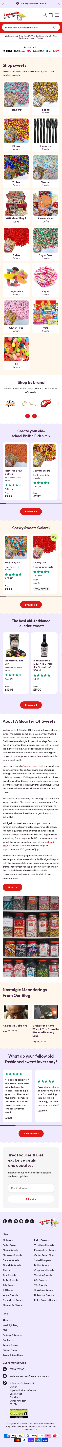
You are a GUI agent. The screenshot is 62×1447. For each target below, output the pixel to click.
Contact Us (9, 1340)
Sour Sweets (9, 1275)
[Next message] (58, 4)
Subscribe (31, 1199)
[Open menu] (56, 15)
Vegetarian (16, 293)
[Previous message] (3, 4)
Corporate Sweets (44, 1270)
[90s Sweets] (45, 312)
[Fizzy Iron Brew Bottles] (16, 455)
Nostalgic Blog (10, 1325)
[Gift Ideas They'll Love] (16, 203)
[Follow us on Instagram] (10, 1222)
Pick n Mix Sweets (12, 1265)
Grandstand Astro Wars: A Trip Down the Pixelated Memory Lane (45, 1030)
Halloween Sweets (44, 1295)
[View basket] (51, 15)
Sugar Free (45, 256)
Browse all (31, 511)
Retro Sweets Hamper (46, 1300)
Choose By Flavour (13, 1305)
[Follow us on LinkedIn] (32, 1222)
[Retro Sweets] (16, 240)
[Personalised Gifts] (45, 203)
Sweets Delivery (11, 1345)
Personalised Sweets (45, 1250)
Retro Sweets (41, 1240)
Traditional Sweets (44, 1245)
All (16, 365)
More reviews (31, 1133)
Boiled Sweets (10, 1245)
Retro (16, 256)
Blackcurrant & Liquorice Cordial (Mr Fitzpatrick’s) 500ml (43, 665)
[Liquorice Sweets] (45, 131)
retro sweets (31, 766)
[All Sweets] (16, 349)
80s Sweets (40, 1280)
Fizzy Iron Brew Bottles (13, 472)
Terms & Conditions (13, 1354)
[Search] (55, 27)
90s (45, 329)
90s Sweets (40, 1285)
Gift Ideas (8, 1289)
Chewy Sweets (10, 1250)
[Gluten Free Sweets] (16, 312)
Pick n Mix (16, 109)
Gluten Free (16, 329)
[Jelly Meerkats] (44, 455)
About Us (8, 1320)
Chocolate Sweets (12, 1255)
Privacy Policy (10, 1349)
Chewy (16, 147)
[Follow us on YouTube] (16, 1222)
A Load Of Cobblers (15, 1025)
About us (12, 887)
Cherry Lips (39, 562)
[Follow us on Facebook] (5, 1222)
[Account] (44, 15)
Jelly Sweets (9, 1285)
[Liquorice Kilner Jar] (16, 645)
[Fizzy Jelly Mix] (16, 547)
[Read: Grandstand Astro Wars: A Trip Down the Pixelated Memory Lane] (46, 1012)
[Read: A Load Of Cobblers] (16, 1012)
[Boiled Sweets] (45, 94)
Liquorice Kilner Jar (14, 662)
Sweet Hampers (42, 1260)
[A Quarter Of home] (14, 16)
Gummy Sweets (11, 1260)
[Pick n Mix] (16, 94)
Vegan (45, 293)
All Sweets (8, 1240)
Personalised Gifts (46, 220)
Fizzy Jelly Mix (12, 562)
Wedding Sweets (43, 1275)
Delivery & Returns (12, 1335)
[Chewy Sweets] (16, 131)
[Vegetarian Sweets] (16, 276)
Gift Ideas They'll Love (16, 220)
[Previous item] (27, 416)
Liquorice (45, 147)
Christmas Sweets (43, 1289)
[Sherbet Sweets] (45, 167)
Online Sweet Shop (44, 1255)
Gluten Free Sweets (13, 1300)
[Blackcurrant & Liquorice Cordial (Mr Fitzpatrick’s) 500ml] (44, 645)
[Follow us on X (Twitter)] (27, 1222)
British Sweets (41, 1265)
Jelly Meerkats (41, 470)
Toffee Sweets (10, 1280)
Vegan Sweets (10, 1295)
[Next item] (34, 416)
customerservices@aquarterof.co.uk (29, 1375)
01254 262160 (17, 1369)
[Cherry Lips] (44, 547)
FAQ (5, 1330)
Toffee (16, 183)
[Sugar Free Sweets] (45, 240)
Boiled (46, 111)
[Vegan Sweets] (45, 276)
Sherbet (46, 183)
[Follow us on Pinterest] (21, 1222)
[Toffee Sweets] (16, 167)
